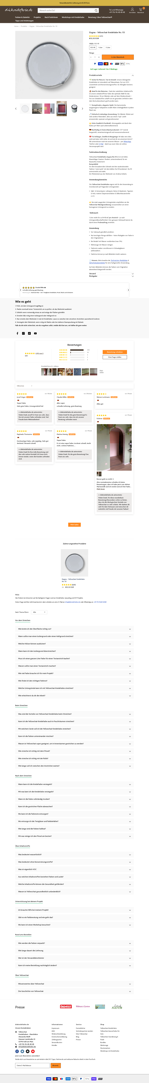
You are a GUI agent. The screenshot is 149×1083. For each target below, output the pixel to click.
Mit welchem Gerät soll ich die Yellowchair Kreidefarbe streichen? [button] (44, 729)
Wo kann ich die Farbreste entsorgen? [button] (33, 814)
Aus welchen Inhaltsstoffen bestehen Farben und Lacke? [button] (40, 877)
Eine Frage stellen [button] (114, 357)
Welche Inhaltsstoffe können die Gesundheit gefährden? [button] (41, 884)
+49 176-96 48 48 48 (26, 1044)
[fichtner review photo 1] (114, 447)
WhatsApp (127, 141)
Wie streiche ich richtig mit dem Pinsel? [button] (34, 751)
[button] (15, 108)
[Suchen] (68, 10)
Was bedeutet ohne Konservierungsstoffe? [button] (35, 862)
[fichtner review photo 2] (99, 473)
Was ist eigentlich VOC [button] (27, 869)
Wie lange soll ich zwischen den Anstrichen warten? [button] (38, 766)
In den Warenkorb (117, 57)
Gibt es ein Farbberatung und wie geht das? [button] (35, 917)
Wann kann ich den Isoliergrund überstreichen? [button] (37, 651)
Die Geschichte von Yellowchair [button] (30, 991)
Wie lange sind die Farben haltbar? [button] (32, 829)
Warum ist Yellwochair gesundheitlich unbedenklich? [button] (39, 891)
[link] (66, 1007)
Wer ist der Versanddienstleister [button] (31, 958)
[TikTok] (29, 333)
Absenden (56, 1065)
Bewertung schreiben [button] (115, 352)
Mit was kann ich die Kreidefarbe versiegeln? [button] (36, 792)
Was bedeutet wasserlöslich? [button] (30, 854)
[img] (22, 394)
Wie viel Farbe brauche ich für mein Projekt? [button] (35, 673)
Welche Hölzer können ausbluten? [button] (32, 644)
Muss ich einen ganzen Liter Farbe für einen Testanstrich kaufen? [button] (44, 658)
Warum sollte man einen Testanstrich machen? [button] (37, 666)
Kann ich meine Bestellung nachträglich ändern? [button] (37, 965)
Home (16, 26)
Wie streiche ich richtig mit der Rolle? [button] (33, 758)
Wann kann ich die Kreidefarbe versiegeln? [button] (35, 784)
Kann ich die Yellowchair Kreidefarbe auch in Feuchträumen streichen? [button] (46, 721)
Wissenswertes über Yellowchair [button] (31, 984)
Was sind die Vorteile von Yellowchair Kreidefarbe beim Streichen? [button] (45, 714)
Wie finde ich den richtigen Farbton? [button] (32, 681)
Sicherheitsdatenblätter (97, 263)
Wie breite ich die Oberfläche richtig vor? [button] (34, 629)
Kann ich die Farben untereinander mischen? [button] (36, 736)
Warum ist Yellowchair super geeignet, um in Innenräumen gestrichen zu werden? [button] (51, 744)
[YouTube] (35, 333)
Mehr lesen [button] (101, 489)
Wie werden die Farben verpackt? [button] (31, 943)
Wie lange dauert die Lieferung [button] (30, 950)
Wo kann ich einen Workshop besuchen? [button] (34, 925)
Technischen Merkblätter (119, 260)
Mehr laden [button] (74, 525)
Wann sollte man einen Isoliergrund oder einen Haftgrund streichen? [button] (45, 636)
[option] (49, 65)
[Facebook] (17, 333)
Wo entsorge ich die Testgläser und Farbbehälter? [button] (38, 821)
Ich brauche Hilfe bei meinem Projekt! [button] (33, 910)
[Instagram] (23, 333)
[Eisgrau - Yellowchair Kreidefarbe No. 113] (74, 563)
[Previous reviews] (20, 290)
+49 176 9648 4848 (100, 602)
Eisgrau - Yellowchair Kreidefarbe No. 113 (73, 580)
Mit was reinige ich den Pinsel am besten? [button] (35, 836)
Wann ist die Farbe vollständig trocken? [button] (34, 799)
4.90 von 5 (39, 353)
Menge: (91, 53)
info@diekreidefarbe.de (72, 602)
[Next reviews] (128, 290)
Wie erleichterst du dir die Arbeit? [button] (31, 695)
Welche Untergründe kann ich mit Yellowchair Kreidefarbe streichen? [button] (45, 688)
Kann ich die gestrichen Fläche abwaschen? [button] (35, 806)
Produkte (24, 26)
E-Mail (101, 144)
